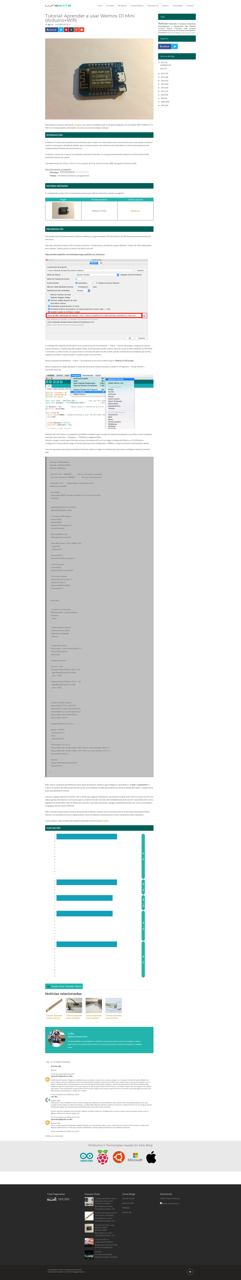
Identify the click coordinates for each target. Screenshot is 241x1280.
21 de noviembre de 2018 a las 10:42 (65, 1094)
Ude (51, 24)
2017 (163, 62)
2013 (163, 84)
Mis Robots (122, 6)
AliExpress (135, 211)
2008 (163, 102)
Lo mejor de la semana (186, 32)
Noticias (163, 23)
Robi (194, 32)
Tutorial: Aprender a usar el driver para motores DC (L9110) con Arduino (105, 1200)
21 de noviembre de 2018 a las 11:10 (65, 1117)
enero (162, 69)
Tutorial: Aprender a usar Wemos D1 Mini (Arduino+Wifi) (104, 1227)
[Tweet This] (61, 29)
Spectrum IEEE (128, 1203)
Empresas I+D (152, 6)
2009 (163, 98)
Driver (62, 986)
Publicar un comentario (54, 1136)
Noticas (169, 32)
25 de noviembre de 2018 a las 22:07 (65, 1131)
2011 (163, 91)
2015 (163, 77)
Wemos (78, 986)
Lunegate (78, 124)
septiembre (164, 65)
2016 (163, 74)
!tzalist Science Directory (170, 1198)
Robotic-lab (126, 1212)
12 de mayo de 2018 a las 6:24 (62, 1074)
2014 (163, 81)
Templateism (60, 1272)
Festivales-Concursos (177, 24)
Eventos (165, 6)
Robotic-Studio (128, 1198)
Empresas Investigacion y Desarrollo (177, 25)
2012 (163, 88)
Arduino (54, 986)
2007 (163, 105)
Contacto (190, 6)
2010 (163, 95)
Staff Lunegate (190, 28)
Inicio (100, 6)
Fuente (105, 820)
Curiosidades (177, 6)
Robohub (126, 1208)
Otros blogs (175, 32)
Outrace (98, 1251)
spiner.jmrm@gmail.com (60, 1076)
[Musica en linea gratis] (169, 1203)
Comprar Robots (137, 6)
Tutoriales (110, 6)
